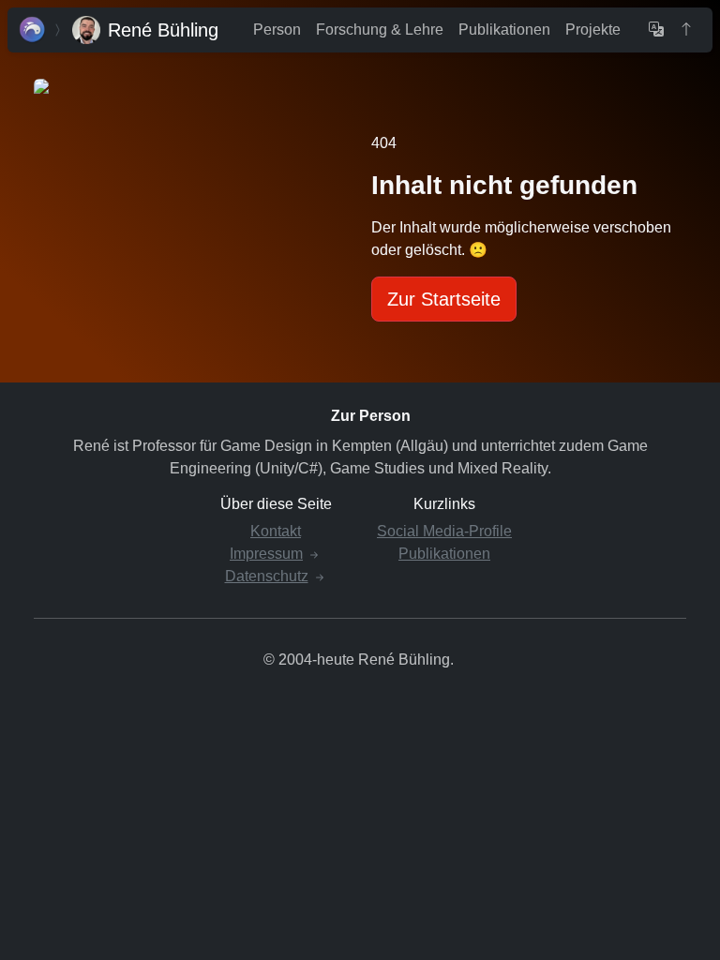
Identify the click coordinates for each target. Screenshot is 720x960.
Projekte (593, 30)
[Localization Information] (656, 30)
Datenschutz (266, 576)
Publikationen (504, 30)
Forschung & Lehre (379, 30)
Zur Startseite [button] (444, 299)
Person (277, 30)
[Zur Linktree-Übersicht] (32, 30)
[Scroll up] (686, 30)
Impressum (266, 554)
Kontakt (275, 531)
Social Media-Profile (444, 531)
